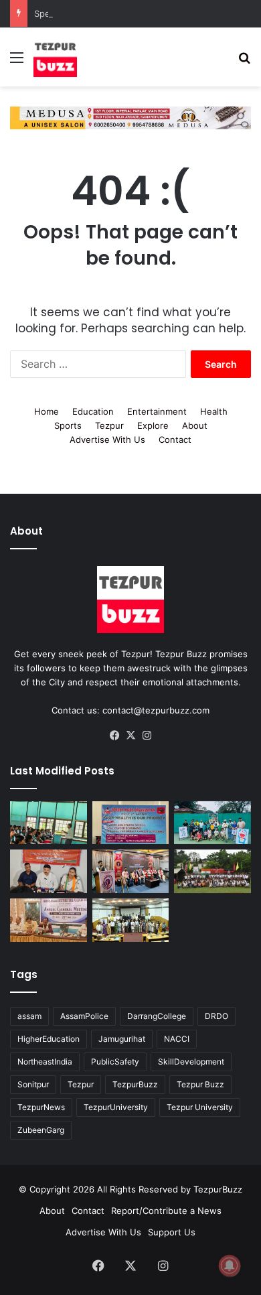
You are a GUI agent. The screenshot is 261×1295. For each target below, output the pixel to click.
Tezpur (109, 422)
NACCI (176, 1036)
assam (29, 1013)
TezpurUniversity (116, 1104)
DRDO (216, 1013)
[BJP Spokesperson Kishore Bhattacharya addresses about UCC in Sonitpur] (48, 869)
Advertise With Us (107, 436)
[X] (130, 733)
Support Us (171, 1229)
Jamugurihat (121, 1036)
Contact (175, 436)
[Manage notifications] (229, 1265)
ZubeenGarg (40, 1127)
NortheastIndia (44, 1059)
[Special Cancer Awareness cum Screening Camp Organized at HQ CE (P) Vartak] (130, 820)
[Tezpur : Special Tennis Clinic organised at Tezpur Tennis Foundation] (212, 820)
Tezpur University (200, 1104)
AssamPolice (84, 1013)
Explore (153, 422)
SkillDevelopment (191, 1059)
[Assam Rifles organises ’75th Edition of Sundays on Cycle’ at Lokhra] (212, 869)
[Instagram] (147, 733)
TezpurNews (41, 1104)
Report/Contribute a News (166, 1208)
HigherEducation (48, 1036)
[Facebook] (114, 733)
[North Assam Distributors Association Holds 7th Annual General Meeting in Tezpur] (48, 918)
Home (46, 408)
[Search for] (244, 62)
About (194, 422)
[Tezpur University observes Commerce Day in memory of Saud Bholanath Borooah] (130, 918)
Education (93, 408)
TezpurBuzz (135, 1082)
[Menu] (16, 62)
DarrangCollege (156, 1013)
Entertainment (157, 408)
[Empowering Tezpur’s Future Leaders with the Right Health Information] (48, 820)
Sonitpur (33, 1082)
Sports (68, 422)
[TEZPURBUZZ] (55, 57)
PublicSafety (115, 1059)
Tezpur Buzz (200, 1082)
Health (214, 408)
